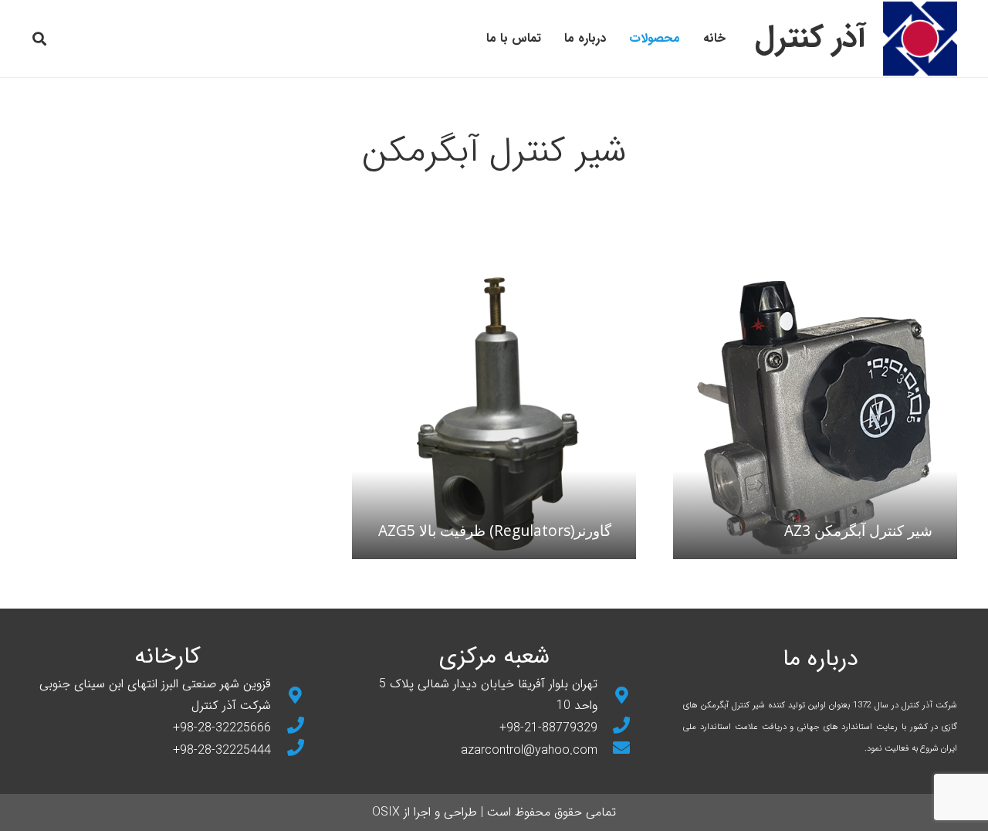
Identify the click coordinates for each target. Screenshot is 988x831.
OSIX (386, 812)
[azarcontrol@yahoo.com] (614, 750)
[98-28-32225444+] (288, 750)
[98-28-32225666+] (288, 728)
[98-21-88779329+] (614, 728)
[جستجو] (39, 39)
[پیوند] (920, 39)
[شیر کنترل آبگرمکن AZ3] (815, 417)
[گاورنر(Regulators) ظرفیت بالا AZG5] (494, 417)
